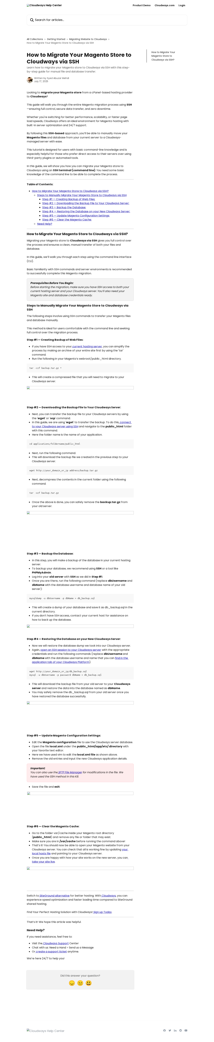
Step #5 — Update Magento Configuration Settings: (76, 216)
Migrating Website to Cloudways (88, 39)
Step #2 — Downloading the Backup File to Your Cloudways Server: (85, 203)
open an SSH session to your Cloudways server (70, 650)
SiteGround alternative (54, 896)
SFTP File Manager (70, 772)
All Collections (35, 39)
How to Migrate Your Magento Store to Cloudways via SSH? (70, 191)
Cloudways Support (55, 943)
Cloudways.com (165, 5)
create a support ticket (51, 951)
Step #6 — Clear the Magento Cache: (67, 220)
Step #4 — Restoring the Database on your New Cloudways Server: (86, 211)
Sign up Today (102, 912)
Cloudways (108, 896)
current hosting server (87, 346)
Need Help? (44, 224)
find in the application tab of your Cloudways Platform (80, 660)
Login (182, 5)
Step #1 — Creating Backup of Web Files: (68, 199)
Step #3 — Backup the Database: (64, 207)
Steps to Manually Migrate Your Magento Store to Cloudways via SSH (82, 195)
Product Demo (142, 5)
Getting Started (56, 39)
